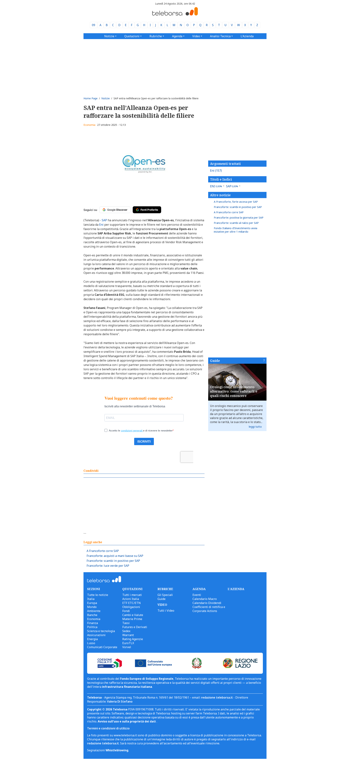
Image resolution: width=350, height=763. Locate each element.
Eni (216, 171)
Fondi (126, 611)
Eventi (196, 595)
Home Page (90, 98)
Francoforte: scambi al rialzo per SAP (236, 223)
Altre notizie (220, 195)
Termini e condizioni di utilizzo (108, 728)
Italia (90, 599)
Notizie (105, 98)
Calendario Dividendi (206, 603)
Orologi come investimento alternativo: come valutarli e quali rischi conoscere (233, 391)
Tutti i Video (166, 611)
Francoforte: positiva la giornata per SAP (238, 217)
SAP (232, 186)
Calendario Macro (204, 599)
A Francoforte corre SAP (103, 551)
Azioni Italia (130, 599)
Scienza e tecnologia (101, 631)
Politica (92, 627)
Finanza (92, 623)
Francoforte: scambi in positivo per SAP (113, 561)
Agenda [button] (177, 36)
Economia (89, 125)
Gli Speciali (165, 595)
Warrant (128, 635)
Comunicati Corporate (102, 647)
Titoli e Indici (221, 179)
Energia (92, 639)
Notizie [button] (109, 36)
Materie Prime (132, 619)
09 (93, 25)
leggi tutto (255, 426)
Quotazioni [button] (131, 36)
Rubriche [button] (155, 36)
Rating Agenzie (132, 639)
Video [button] (196, 36)
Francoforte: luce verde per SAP (108, 566)
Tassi (126, 623)
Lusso (91, 643)
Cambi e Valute (132, 615)
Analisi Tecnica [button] (220, 36)
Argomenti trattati (225, 163)
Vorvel (126, 647)
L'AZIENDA (236, 589)
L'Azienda (247, 36)
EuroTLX (128, 643)
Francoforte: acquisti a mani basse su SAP (115, 556)
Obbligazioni (131, 607)
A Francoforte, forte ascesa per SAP (236, 201)
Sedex (126, 631)
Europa (92, 603)
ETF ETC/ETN (131, 603)
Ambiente (93, 611)
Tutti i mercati (132, 595)
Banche (92, 615)
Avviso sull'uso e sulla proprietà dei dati (127, 721)
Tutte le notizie (97, 595)
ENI (216, 186)
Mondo (92, 607)
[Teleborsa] (175, 14)
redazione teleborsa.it (217, 697)
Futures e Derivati (134, 627)
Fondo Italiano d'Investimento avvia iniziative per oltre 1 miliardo (235, 229)
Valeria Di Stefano (120, 701)
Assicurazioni (96, 635)
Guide (215, 360)
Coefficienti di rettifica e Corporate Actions (208, 609)
